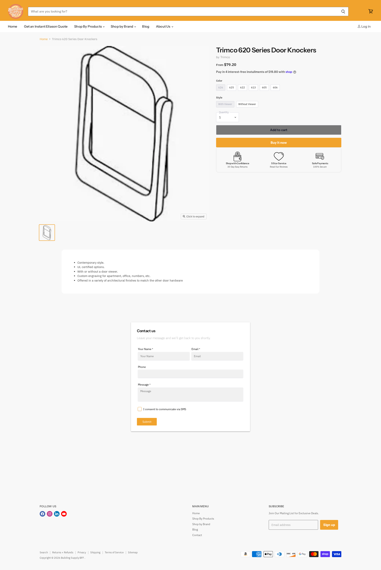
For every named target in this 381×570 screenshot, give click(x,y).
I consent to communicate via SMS (164, 409)
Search (44, 552)
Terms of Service (114, 552)
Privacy (82, 552)
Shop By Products (88, 26)
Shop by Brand (122, 26)
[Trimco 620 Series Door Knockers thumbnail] (47, 232)
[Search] (343, 11)
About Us (163, 26)
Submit (146, 421)
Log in (366, 26)
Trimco (225, 57)
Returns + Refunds (62, 552)
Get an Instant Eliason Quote (46, 26)
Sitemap (133, 552)
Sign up (329, 525)
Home (12, 26)
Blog (145, 26)
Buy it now (279, 143)
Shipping (95, 552)
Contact (197, 535)
